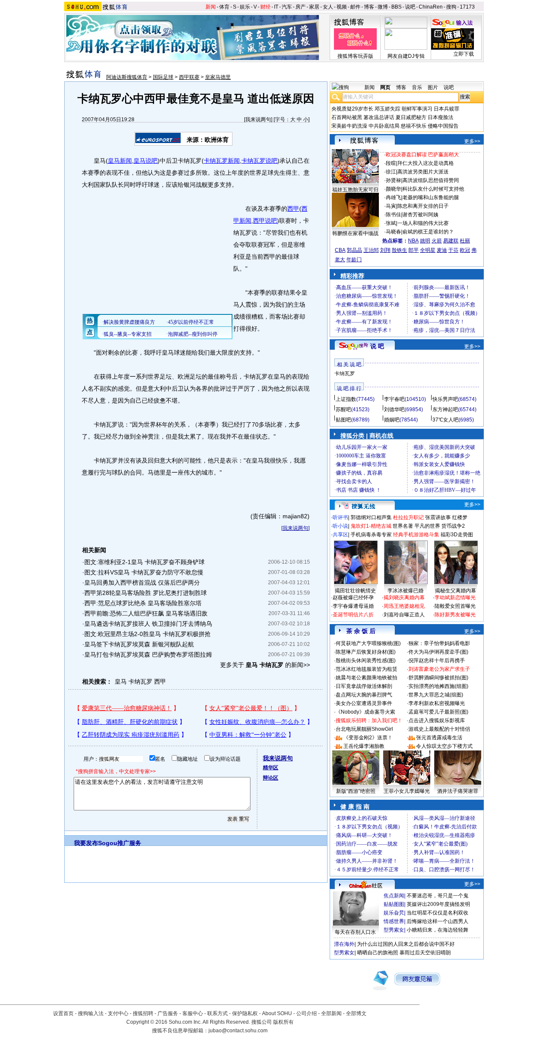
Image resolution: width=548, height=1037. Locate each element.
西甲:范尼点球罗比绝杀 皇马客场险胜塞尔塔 (143, 603)
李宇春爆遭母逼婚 (353, 606)
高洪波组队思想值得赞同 (430, 180)
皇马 (121, 681)
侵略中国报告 (443, 126)
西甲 (293, 208)
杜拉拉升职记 (408, 517)
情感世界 (394, 921)
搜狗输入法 (91, 1013)
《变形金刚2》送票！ (368, 738)
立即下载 (463, 54)
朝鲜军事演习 (417, 109)
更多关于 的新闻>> (265, 664)
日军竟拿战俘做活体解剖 (364, 686)
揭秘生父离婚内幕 (455, 591)
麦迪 (442, 250)
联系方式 (217, 1013)
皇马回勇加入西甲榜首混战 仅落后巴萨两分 (142, 582)
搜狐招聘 (143, 1013)
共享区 (340, 535)
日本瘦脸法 (440, 117)
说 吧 (377, 346)
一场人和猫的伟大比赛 (423, 223)
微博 (383, 7)
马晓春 (393, 232)
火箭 (437, 241)
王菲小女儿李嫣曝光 (407, 791)
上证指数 (346, 399)
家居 (314, 7)
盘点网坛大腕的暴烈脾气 (364, 695)
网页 (385, 87)
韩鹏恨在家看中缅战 (355, 233)
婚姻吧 (391, 420)
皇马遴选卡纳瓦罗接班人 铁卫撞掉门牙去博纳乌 (148, 623)
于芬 (453, 250)
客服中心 (192, 1013)
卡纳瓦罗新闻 (222, 160)
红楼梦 (460, 517)
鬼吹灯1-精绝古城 (371, 526)
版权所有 (283, 1022)
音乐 (417, 87)
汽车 (287, 7)
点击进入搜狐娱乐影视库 (436, 720)
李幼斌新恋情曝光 (455, 598)
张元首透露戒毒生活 (439, 738)
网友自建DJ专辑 (406, 56)
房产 (300, 7)
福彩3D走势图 (457, 535)
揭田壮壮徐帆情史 (355, 591)
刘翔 (385, 250)
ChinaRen (431, 7)
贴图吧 (343, 420)
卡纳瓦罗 (140, 681)
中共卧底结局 (384, 126)
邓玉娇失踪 (387, 109)
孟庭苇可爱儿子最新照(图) (438, 712)
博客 (369, 7)
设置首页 (63, 1013)
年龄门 (354, 260)
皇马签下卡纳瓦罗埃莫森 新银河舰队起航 (139, 644)
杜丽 (465, 241)
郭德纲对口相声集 (371, 517)
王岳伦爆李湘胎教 (363, 746)
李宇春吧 (394, 399)
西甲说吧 (265, 220)
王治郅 (371, 250)
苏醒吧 (343, 409)
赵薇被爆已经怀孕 (353, 598)
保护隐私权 (245, 1013)
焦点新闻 (394, 896)
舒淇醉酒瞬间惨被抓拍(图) (438, 678)
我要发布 (86, 843)
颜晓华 (393, 189)
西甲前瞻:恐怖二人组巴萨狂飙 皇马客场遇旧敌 (146, 613)
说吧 (410, 7)
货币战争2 (453, 526)
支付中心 (118, 1013)
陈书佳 (393, 215)
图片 (433, 87)
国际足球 (163, 77)
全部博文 (356, 1013)
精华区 (270, 768)
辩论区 (270, 778)
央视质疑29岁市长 (352, 109)
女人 (328, 7)
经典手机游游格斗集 (416, 535)
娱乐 (245, 7)
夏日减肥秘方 (411, 117)
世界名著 (403, 526)
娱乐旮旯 (394, 913)
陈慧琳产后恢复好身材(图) (366, 652)
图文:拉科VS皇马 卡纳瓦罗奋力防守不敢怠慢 (143, 572)
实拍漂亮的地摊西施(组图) (438, 686)
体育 (224, 7)
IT (276, 7)
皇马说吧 (146, 160)
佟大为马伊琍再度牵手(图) (438, 652)
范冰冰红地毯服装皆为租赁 (366, 669)
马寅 (391, 206)
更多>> (472, 141)
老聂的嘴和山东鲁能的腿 (430, 197)
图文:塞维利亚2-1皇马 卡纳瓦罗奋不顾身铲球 (144, 562)
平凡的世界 (427, 526)
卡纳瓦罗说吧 (259, 160)
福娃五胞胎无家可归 (355, 190)
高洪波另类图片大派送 (423, 172)
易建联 (451, 241)
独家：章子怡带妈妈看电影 (439, 643)
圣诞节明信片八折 (353, 615)
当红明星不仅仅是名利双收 (437, 913)
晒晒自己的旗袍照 (377, 953)
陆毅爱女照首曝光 (455, 606)
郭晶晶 (354, 250)
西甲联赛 (189, 77)
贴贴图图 (394, 904)
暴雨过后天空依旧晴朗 (425, 953)
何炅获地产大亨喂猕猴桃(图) (368, 643)
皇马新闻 (120, 160)
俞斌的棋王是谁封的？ (428, 232)
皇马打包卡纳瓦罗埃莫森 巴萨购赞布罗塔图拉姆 (148, 654)
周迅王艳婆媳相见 (404, 606)
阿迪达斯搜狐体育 (126, 77)
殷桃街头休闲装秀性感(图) (366, 660)
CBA (340, 250)
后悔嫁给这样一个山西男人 (437, 921)
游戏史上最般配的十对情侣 (439, 729)
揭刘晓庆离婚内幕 (404, 598)
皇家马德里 (218, 77)
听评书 (340, 517)
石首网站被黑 (346, 117)
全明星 (427, 250)
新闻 (211, 7)
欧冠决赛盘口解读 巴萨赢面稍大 (422, 155)
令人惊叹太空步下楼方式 (444, 746)
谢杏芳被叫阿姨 (420, 215)
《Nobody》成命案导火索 (365, 712)
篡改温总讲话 (378, 117)
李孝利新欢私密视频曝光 (436, 703)
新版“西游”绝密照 (355, 791)
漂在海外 (344, 944)
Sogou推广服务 (119, 843)
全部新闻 (331, 1013)
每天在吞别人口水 (355, 932)
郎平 (413, 250)
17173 (467, 7)
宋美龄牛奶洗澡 (349, 126)
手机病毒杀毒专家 (371, 535)
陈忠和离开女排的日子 (423, 206)
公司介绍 (306, 1013)
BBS (396, 7)
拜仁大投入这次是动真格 (425, 163)
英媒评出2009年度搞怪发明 (438, 904)
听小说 (340, 526)
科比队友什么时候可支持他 (433, 189)
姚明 (425, 241)
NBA (413, 241)
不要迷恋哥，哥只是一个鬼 (437, 896)
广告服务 (168, 1013)
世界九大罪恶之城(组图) (435, 695)
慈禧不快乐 (413, 126)
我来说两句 (258, 120)
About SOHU (277, 1013)
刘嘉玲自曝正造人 (404, 615)
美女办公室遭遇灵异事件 (364, 703)
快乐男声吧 (445, 399)
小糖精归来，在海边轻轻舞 (437, 930)
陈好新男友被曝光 (455, 615)
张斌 (391, 223)
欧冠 (465, 250)
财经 (265, 7)
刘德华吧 (394, 409)
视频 (342, 7)
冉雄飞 (393, 197)
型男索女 (394, 930)
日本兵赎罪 (446, 109)
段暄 (391, 163)
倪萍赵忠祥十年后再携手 (436, 660)
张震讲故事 (438, 517)
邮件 (355, 7)
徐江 (391, 172)
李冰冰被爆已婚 (405, 591)
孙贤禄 (393, 180)
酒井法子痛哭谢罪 (457, 791)
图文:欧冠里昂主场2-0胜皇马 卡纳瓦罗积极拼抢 (147, 634)
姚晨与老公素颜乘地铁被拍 (366, 678)
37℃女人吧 (445, 420)
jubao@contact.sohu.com (238, 1031)
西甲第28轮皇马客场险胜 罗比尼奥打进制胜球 (145, 592)
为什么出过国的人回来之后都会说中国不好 (406, 944)
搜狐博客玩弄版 (355, 56)
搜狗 (451, 7)
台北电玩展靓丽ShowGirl (364, 729)
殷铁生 (399, 250)
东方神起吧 (445, 409)
